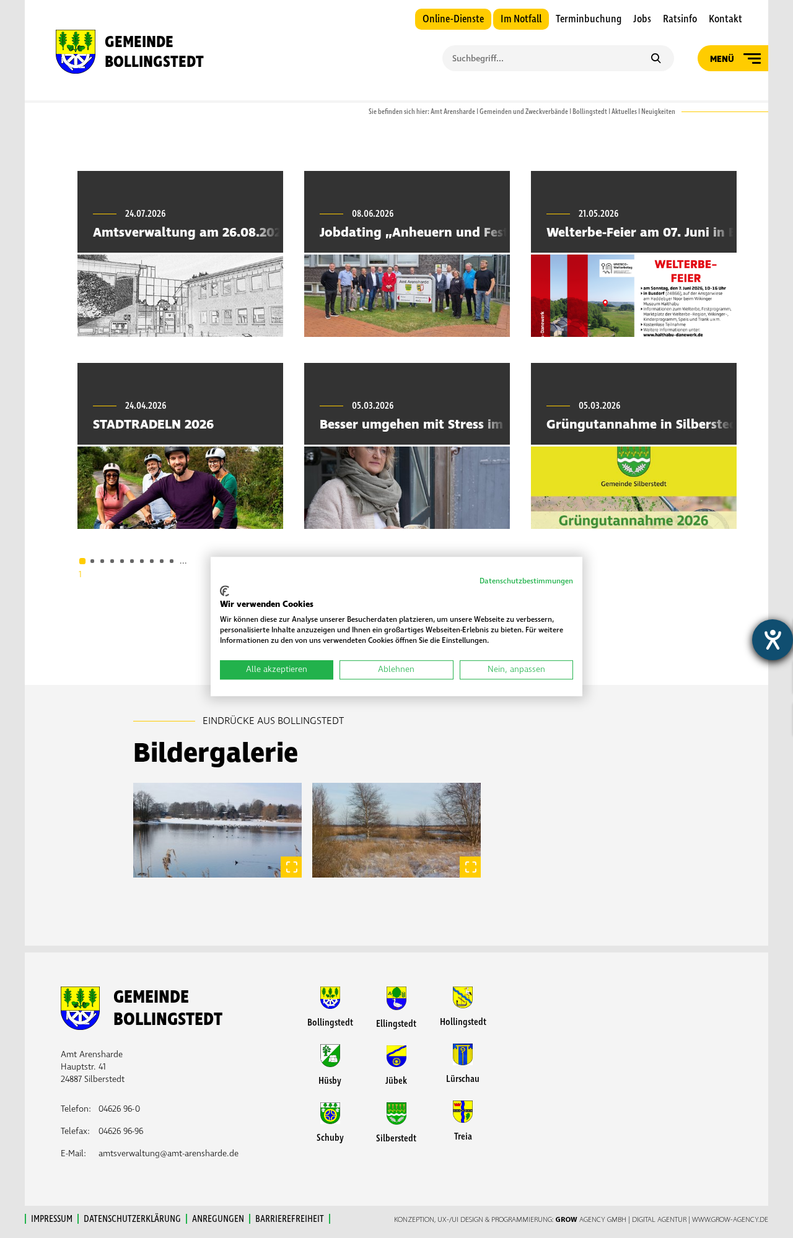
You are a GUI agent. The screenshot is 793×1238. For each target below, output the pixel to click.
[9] (162, 561)
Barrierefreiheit (289, 1219)
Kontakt (725, 19)
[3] (102, 561)
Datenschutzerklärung (132, 1219)
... (183, 561)
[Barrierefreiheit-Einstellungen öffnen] (772, 639)
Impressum (51, 1219)
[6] (132, 561)
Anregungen (218, 1219)
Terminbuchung (588, 19)
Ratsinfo (680, 19)
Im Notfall (521, 19)
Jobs (642, 19)
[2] (92, 561)
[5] (122, 561)
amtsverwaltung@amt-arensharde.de (169, 1153)
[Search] (655, 59)
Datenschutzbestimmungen (526, 581)
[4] (112, 561)
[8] (152, 561)
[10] (171, 561)
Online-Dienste (453, 19)
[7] (142, 561)
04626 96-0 (119, 1109)
